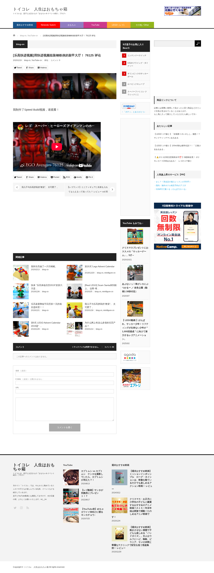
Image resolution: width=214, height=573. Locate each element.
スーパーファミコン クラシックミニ (137, 93)
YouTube (95, 25)
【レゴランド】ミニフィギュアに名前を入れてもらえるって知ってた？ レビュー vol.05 (87, 189)
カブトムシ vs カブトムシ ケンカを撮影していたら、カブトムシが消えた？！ (92, 475)
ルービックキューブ (136, 84)
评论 (46, 60)
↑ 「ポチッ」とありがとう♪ (133, 112)
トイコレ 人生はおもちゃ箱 (40, 9)
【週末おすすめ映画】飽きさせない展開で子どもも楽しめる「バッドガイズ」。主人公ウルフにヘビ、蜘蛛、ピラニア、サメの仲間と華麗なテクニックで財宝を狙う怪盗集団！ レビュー (132, 537)
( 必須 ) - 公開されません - (29, 379)
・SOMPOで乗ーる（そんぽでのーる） (170, 189)
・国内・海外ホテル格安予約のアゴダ (170, 185)
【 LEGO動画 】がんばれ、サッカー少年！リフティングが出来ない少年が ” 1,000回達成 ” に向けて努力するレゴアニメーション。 (135, 329)
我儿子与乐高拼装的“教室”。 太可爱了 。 (40, 187)
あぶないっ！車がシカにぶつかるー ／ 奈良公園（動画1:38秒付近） (135, 288)
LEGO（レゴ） (119, 25)
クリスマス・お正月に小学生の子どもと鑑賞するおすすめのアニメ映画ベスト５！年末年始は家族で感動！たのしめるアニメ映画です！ (132, 508)
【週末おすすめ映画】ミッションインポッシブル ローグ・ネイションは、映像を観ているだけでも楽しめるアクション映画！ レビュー (132, 480)
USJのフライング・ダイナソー (138, 64)
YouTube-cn (36, 60)
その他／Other (142, 25)
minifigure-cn (109, 273)
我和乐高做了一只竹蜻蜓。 (44, 266)
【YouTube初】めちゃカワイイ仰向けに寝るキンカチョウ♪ (92, 512)
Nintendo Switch (48, 25)
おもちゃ (72, 25)
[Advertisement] (39, 225)
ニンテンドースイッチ (138, 55)
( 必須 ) (21, 371)
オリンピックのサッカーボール (138, 75)
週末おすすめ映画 (25, 25)
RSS (27, 508)
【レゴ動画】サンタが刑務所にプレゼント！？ (92, 493)
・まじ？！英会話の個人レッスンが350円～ (172, 182)
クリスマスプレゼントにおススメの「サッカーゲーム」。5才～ (135, 251)
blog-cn (27, 60)
